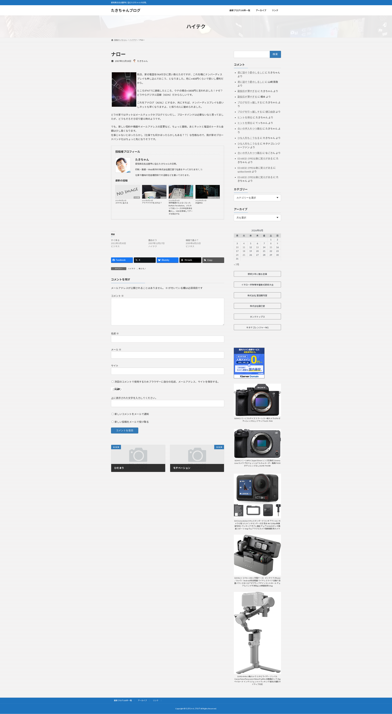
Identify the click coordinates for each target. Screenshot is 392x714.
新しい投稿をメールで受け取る (132, 421)
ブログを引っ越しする (249, 102)
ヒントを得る (244, 117)
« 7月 (236, 264)
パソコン (189, 197)
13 (257, 247)
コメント (117, 295)
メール (116, 349)
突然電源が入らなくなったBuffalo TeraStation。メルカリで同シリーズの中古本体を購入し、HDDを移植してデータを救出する (181, 208)
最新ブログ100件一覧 (123, 700)
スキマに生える (121, 203)
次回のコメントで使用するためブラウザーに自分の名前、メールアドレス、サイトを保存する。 (167, 381)
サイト (114, 365)
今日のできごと (213, 197)
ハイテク (131, 269)
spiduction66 (244, 171)
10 (237, 247)
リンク (155, 700)
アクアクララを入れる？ (152, 203)
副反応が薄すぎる (247, 91)
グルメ (163, 197)
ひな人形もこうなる (248, 137)
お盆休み (199, 203)
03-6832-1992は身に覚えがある (255, 158)
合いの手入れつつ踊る (249, 128)
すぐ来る (115, 240)
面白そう (152, 240)
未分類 (136, 197)
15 (271, 247)
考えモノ (142, 269)
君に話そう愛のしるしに (250, 72)
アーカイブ (142, 700)
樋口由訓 (270, 111)
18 (244, 251)
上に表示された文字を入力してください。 (134, 397)
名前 (115, 333)
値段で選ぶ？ (192, 240)
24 (237, 255)
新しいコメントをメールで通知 (132, 414)
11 (244, 247)
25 (244, 255)
